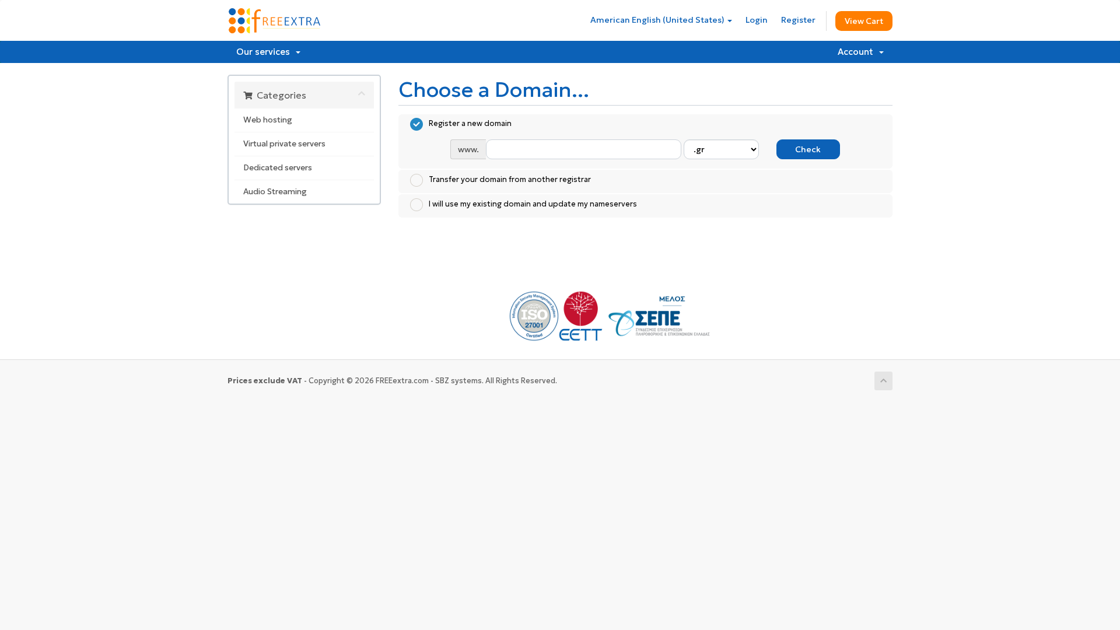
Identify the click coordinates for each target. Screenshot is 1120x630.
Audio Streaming (275, 192)
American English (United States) (658, 20)
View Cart (864, 21)
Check (808, 149)
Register (798, 20)
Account (858, 51)
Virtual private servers (284, 144)
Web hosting (267, 120)
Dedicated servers (277, 168)
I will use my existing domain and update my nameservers (533, 204)
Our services (265, 51)
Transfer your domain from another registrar (510, 179)
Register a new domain (470, 124)
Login (757, 20)
